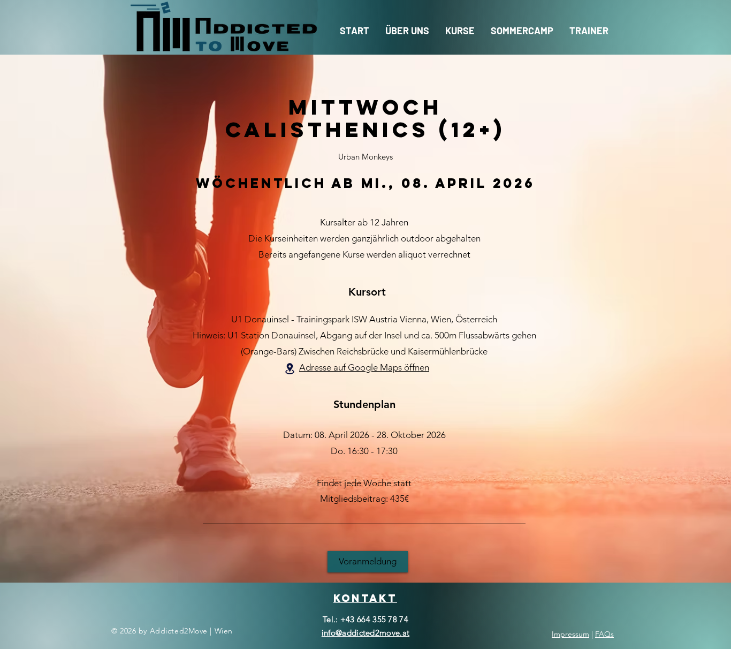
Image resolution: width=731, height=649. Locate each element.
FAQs (604, 634)
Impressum (570, 634)
